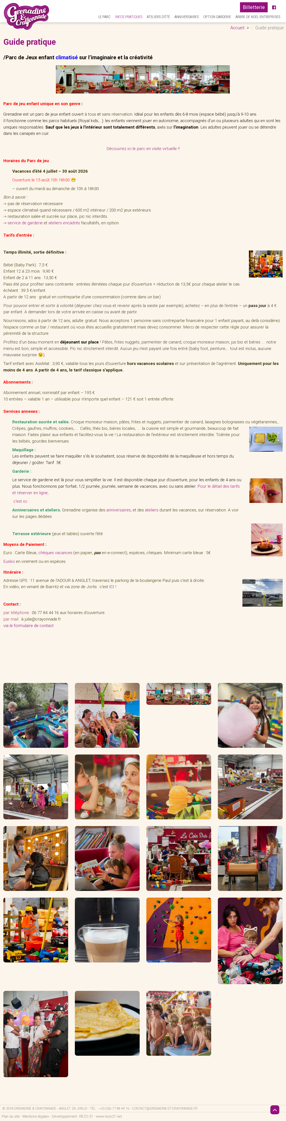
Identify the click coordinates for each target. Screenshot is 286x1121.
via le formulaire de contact (28, 625)
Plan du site (11, 1116)
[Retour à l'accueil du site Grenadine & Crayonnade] (26, 16)
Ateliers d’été (158, 17)
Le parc (104, 17)
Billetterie (254, 7)
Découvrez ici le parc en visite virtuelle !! (143, 148)
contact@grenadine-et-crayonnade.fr (165, 1108)
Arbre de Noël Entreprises (258, 17)
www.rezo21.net (109, 1116)
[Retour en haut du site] (274, 1109)
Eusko (9, 561)
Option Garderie (217, 17)
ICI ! (112, 586)
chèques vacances (56, 552)
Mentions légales (36, 1116)
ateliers (151, 510)
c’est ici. (20, 501)
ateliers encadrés (64, 222)
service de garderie (25, 222)
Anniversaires (187, 17)
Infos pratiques (128, 17)
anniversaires (118, 510)
